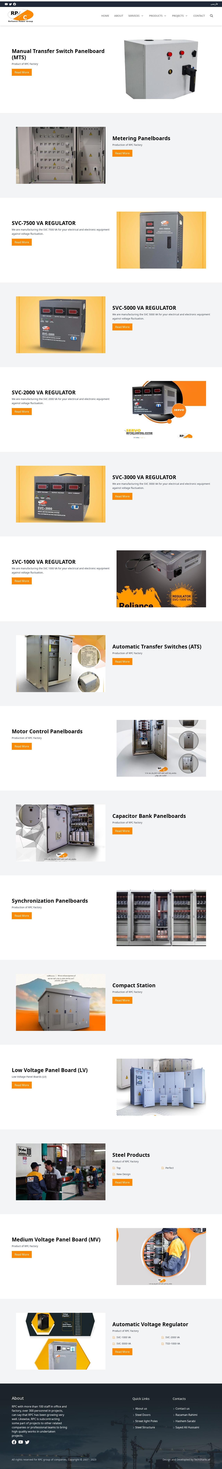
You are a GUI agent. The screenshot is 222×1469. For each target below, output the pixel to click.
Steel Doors (143, 1415)
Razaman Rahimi (186, 1415)
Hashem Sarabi (185, 1421)
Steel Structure (145, 1427)
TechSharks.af (201, 1459)
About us (141, 1408)
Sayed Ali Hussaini (187, 1427)
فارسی (214, 3)
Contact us (183, 1408)
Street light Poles (146, 1421)
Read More (22, 72)
